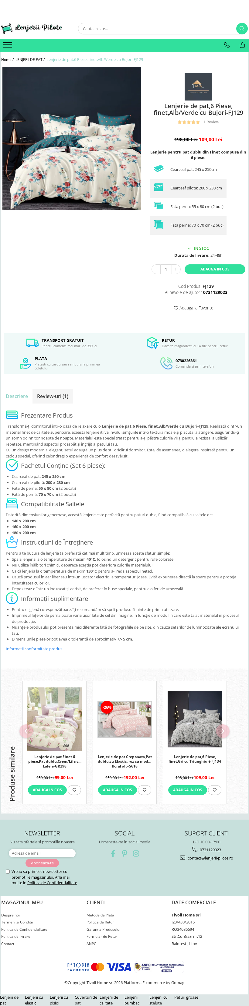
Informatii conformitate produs (34, 648)
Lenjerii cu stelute (158, 1000)
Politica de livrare (15, 936)
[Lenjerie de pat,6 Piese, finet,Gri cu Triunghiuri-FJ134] (195, 719)
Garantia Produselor (104, 929)
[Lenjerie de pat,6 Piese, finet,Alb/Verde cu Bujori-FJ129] (71, 138)
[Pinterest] (124, 853)
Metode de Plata (100, 915)
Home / (8, 59)
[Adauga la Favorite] (74, 790)
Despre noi (10, 915)
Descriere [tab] (17, 396)
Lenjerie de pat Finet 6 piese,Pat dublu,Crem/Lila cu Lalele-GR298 (54, 761)
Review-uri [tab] (52, 396)
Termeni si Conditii (17, 922)
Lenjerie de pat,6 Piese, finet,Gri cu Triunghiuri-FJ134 (195, 759)
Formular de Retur (102, 936)
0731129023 (210, 849)
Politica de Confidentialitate (52, 882)
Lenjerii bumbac (131, 1000)
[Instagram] (136, 853)
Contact (7, 943)
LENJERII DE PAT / (30, 59)
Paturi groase (186, 997)
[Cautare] (242, 28)
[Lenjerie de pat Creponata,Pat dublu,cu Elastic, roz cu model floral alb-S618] (124, 719)
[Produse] (8, 46)
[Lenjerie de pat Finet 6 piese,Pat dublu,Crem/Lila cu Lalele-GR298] (54, 719)
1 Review (211, 122)
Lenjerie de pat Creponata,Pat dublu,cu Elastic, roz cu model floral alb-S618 (125, 761)
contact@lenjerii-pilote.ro (210, 858)
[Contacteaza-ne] (227, 45)
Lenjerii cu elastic (34, 1000)
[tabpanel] (71, 138)
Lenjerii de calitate (109, 1000)
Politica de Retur (100, 922)
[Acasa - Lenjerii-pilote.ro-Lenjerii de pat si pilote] (31, 28)
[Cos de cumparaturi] (242, 45)
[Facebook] (113, 853)
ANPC (91, 943)
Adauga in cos (215, 269)
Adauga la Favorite (195, 308)
